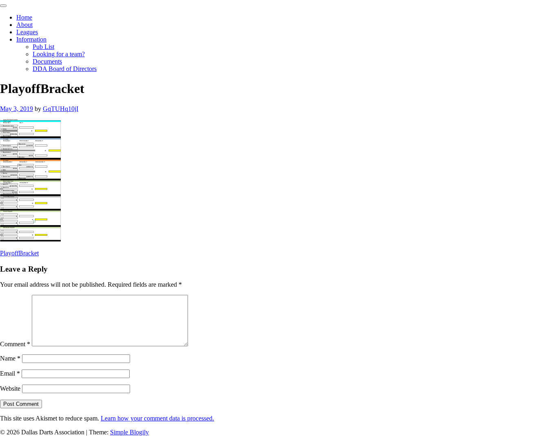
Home (24, 17)
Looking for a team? (59, 54)
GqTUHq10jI (60, 108)
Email (10, 373)
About (24, 24)
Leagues (27, 32)
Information (31, 39)
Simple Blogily (129, 432)
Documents (47, 61)
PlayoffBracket (19, 253)
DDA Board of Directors (65, 68)
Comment (15, 344)
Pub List (43, 46)
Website (10, 388)
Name (10, 358)
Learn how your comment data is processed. (157, 418)
